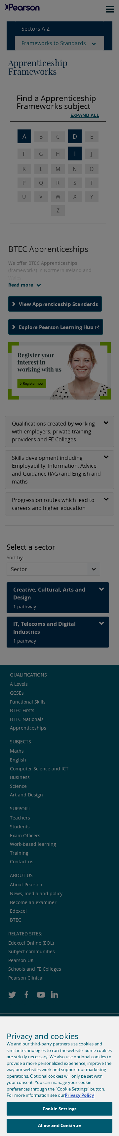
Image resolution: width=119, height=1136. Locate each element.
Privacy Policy (79, 1095)
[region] (59, 1076)
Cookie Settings (59, 1109)
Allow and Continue (59, 1125)
